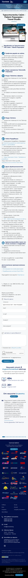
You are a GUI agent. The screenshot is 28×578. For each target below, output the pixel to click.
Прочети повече (9, 575)
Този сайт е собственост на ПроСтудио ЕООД (13, 552)
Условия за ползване (6, 550)
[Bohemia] (14, 463)
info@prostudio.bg (9, 526)
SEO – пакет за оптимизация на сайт (14, 219)
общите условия (16, 347)
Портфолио (20, 275)
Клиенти (4, 509)
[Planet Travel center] (14, 473)
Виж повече (13, 396)
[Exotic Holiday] (5, 483)
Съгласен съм (19, 575)
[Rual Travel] (22, 468)
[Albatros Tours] (5, 488)
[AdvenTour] (5, 493)
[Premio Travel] (22, 463)
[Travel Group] (22, 478)
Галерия (22, 25)
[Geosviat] (14, 468)
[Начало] (2, 10)
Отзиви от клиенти (19, 509)
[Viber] (5, 546)
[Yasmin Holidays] (14, 493)
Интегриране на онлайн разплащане (13, 269)
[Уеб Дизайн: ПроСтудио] (5, 556)
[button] (25, 33)
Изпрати (7, 361)
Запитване (5, 512)
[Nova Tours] (22, 473)
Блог (3, 507)
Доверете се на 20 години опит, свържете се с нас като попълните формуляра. (12, 541)
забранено (8, 562)
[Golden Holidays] (22, 483)
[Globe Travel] (5, 478)
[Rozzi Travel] (14, 488)
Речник (16, 507)
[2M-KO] (5, 468)
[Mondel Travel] (5, 473)
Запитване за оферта (10, 537)
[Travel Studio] (7, 1)
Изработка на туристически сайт (11, 10)
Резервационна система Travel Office (12, 162)
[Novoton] (14, 478)
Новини (4, 504)
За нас (15, 504)
